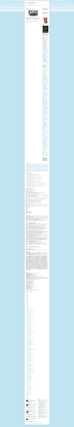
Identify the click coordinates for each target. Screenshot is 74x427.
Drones (34, 165)
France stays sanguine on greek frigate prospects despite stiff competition (45, 45)
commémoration (36, 168)
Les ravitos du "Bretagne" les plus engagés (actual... (31, 337)
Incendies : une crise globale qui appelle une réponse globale (43, 401)
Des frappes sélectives (28, 375)
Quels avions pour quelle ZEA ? (29, 388)
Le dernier (27, 389)
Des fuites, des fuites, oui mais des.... (29, 325)
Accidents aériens (30, 164)
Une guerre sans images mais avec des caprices (42, 403)
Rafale (45, 166)
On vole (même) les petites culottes (40, 412)
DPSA (26, 165)
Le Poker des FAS (44, 113)
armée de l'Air (27, 167)
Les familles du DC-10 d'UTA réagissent (30, 348)
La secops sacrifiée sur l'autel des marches (29, 176)
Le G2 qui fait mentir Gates (29, 317)
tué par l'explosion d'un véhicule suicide (39, 241)
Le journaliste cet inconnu (29, 377)
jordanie (30, 169)
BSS (45, 164)
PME (36, 166)
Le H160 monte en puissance (45, 69)
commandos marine (33, 168)
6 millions (27, 385)
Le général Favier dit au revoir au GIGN (30, 308)
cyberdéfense (44, 168)
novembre (27, 302)
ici (46, 249)
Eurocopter (47, 165)
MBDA (26, 166)
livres (36, 169)
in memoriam (29, 169)
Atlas (41, 164)
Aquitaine (40, 164)
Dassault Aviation (30, 165)
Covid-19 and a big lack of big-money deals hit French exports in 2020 (45, 47)
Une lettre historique (28, 373)
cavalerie (28, 168)
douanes (47, 168)
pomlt (34, 170)
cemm (30, 168)
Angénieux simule (28, 327)
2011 (26, 301)
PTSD (38, 166)
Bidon (27, 313)
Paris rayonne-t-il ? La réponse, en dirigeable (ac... (31, 371)
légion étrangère (44, 169)
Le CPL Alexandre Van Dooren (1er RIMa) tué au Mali (30, 183)
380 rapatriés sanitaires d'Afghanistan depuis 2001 (42, 416)
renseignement (43, 170)
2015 (26, 298)
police (31, 170)
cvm (42, 168)
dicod (45, 168)
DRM (28, 165)
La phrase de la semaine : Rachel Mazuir (30, 390)
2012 (26, 300)
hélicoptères (27, 169)
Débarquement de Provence (37, 165)
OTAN (33, 166)
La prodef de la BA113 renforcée (29, 335)
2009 (26, 397)
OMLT (32, 166)
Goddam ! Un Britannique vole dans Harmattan (30, 314)
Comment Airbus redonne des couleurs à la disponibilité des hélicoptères (44, 67)
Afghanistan (33, 164)
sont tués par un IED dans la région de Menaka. (43, 244)
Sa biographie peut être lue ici (45, 226)
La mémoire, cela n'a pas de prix (29, 387)
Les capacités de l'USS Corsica (29, 365)
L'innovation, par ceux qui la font (40, 410)
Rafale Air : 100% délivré (28, 315)
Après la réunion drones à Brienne (29, 381)
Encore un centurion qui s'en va (28, 402)
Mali (28, 166)
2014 (26, 299)
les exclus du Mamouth (34, 169)
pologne (33, 170)
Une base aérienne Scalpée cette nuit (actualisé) (30, 331)
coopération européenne (40, 168)
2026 (26, 292)
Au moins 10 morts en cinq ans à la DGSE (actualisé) (30, 186)
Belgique (46, 164)
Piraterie (39, 166)
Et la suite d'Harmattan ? (28, 350)
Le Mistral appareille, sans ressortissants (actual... (30, 386)
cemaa (29, 168)
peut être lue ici (45, 224)
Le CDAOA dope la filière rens (45, 120)
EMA (41, 165)
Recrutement (47, 166)
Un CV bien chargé (28, 323)
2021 (26, 294)
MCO (27, 166)
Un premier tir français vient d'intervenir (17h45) (30, 352)
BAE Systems (43, 164)
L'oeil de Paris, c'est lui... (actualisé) (29, 336)
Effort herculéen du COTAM (29, 329)
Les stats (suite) (28, 310)
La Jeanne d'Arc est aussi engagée (45, 148)
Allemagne (38, 164)
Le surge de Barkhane (44, 155)
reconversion (41, 170)
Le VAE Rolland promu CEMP (45, 129)
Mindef (29, 166)
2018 (26, 296)
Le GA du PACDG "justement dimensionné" (30, 344)
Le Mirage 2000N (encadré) (29, 394)
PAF (35, 166)
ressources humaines (46, 170)
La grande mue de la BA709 (45, 68)
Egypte (43, 165)
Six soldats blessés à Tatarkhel (29, 312)
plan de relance (29, 170)
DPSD (27, 165)
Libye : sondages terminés (29, 321)
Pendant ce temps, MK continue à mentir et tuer (30, 358)
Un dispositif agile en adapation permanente (29, 179)
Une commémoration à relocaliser (40, 414)
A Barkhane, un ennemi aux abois (45, 146)
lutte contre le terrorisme (41, 169)
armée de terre (31, 167)
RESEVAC (43, 166)
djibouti (46, 168)
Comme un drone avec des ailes (29, 379)
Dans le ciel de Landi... (28, 346)
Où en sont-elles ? (28, 383)
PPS (37, 166)
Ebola (42, 165)
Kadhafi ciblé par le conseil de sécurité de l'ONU (30, 361)
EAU (40, 165)
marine (47, 169)
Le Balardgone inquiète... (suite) (29, 392)
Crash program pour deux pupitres (29, 342)
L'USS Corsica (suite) (28, 363)
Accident (28, 164)
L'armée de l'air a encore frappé (29, 339)
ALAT (26, 164)
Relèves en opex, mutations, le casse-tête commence (44, 143)
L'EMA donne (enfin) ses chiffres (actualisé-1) (30, 311)
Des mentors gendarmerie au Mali (45, 131)
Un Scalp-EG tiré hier (28, 333)
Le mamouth (30, 3)
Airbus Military (36, 164)
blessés (26, 168)
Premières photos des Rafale (29, 354)
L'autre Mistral (28, 367)
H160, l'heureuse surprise (45, 132)
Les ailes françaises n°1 (28, 338)
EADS (39, 165)
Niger (31, 166)
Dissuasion (32, 165)
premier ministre (36, 170)
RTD (44, 166)
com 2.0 (31, 168)
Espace (45, 165)
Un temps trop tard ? (28, 356)
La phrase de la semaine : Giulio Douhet (30, 362)
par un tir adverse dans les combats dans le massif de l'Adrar (40, 223)
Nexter (30, 166)
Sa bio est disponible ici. (40, 230)
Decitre (43, 14)
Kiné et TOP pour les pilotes (29, 319)
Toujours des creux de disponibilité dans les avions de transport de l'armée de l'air (45, 111)
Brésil (47, 164)
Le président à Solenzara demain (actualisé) (30, 340)
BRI (44, 164)
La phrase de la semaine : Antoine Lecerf (30, 369)
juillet (27, 305)
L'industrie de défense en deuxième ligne (30, 360)
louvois (38, 169)
